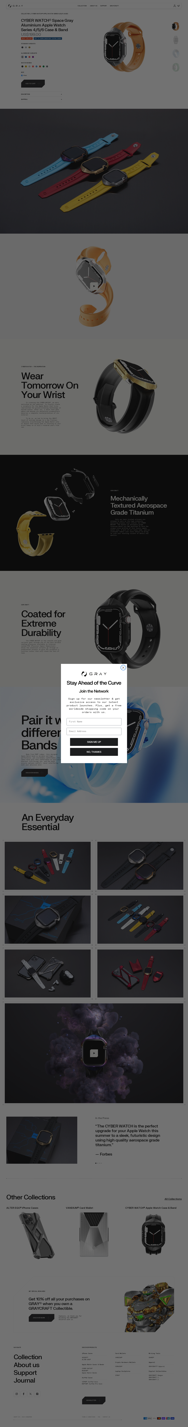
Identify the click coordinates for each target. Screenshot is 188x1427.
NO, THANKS (94, 751)
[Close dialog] (123, 667)
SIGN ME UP (94, 741)
